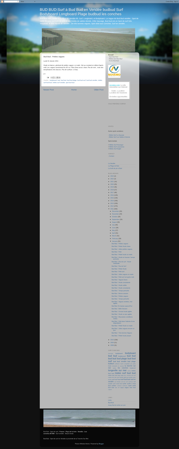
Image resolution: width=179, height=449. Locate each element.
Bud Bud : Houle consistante (121, 282)
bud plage (132, 361)
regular (110, 377)
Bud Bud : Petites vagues (120, 243)
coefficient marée (118, 363)
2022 (112, 179)
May (113, 230)
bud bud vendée (91, 80)
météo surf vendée (59, 82)
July (113, 225)
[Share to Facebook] (57, 77)
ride (113, 377)
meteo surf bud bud (125, 373)
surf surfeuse (129, 381)
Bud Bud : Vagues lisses (119, 280)
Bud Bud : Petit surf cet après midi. (123, 277)
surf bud (117, 379)
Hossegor (110, 353)
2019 (112, 187)
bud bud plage (72, 80)
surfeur (114, 385)
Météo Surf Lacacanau (116, 147)
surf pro (123, 381)
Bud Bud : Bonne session (120, 293)
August (114, 222)
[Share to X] (55, 77)
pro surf (133, 375)
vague (122, 387)
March (114, 236)
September (116, 219)
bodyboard (53, 80)
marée (129, 370)
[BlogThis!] (54, 77)
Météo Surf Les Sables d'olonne (119, 137)
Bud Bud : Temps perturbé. (120, 290)
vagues (110, 389)
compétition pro (128, 363)
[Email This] (52, 77)
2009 (112, 342)
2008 (112, 345)
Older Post (98, 90)
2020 (112, 184)
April (113, 233)
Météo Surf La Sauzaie (116, 135)
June (114, 227)
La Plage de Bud (113, 166)
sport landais (120, 377)
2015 (112, 198)
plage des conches (126, 375)
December (115, 211)
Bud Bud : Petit (116, 252)
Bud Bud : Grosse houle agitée (122, 311)
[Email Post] (47, 77)
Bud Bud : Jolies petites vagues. (122, 249)
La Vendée (111, 163)
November (115, 214)
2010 (112, 340)
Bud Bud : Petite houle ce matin (122, 254)
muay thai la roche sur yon (117, 405)
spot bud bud (70, 82)
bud (59, 80)
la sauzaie (121, 366)
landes (114, 368)
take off (117, 387)
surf (113, 379)
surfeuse (119, 385)
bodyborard (122, 356)
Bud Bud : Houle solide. (119, 285)
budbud (111, 364)
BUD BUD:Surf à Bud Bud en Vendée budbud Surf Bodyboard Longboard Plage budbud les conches (81, 11)
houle (109, 366)
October (115, 216)
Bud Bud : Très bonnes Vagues (122, 333)
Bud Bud (111, 402)
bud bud (63, 80)
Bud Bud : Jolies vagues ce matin (122, 274)
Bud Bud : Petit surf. (118, 271)
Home (74, 90)
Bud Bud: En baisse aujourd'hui (122, 306)
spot (125, 377)
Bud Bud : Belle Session (119, 309)
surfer (124, 383)
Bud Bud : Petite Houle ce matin (122, 326)
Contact (111, 156)
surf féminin (117, 381)
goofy (134, 363)
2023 (112, 176)
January (115, 241)
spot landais (129, 377)
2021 (112, 181)
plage (119, 375)
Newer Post (48, 90)
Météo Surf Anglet (115, 149)
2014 (112, 200)
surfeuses (124, 385)
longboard (133, 368)
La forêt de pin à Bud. (115, 168)
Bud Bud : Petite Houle (119, 269)
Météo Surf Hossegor (116, 145)
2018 (112, 190)
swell (129, 385)
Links (110, 400)
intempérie (114, 366)
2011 (112, 209)
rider (115, 377)
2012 (112, 206)
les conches (123, 368)
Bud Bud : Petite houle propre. (121, 335)
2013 (112, 203)
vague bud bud (130, 387)
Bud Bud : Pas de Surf (119, 266)
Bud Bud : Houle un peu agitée (122, 314)
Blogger (101, 444)
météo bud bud (112, 375)
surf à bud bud (117, 383)
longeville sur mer (117, 370)
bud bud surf (81, 80)
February (115, 238)
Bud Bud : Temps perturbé (120, 299)
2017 (112, 192)
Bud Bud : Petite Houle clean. (121, 246)
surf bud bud (125, 379)
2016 (112, 195)
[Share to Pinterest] (59, 77)
